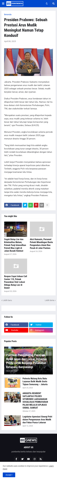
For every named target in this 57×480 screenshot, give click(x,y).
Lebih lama (49, 300)
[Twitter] (25, 205)
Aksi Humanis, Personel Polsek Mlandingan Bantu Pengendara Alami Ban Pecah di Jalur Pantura (41, 243)
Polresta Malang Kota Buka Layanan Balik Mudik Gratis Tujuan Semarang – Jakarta (35, 381)
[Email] (41, 205)
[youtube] (28, 459)
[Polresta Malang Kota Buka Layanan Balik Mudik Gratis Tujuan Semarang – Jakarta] (12, 382)
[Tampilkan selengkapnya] (47, 205)
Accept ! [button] (9, 475)
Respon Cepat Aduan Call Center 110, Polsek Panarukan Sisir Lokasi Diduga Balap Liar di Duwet (15, 282)
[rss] (40, 459)
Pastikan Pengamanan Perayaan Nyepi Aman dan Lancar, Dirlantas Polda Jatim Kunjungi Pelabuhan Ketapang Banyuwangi (26, 361)
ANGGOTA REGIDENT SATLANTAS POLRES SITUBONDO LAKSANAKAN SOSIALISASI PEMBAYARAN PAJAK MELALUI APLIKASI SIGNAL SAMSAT (35, 400)
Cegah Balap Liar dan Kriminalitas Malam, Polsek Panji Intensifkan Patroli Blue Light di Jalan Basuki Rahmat (15, 245)
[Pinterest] (36, 205)
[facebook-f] (16, 459)
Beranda (7, 14)
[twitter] (22, 459)
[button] (3, 3)
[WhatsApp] (30, 205)
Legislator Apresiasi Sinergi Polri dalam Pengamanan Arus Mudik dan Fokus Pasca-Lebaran (37, 419)
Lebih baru (7, 300)
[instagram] (34, 459)
